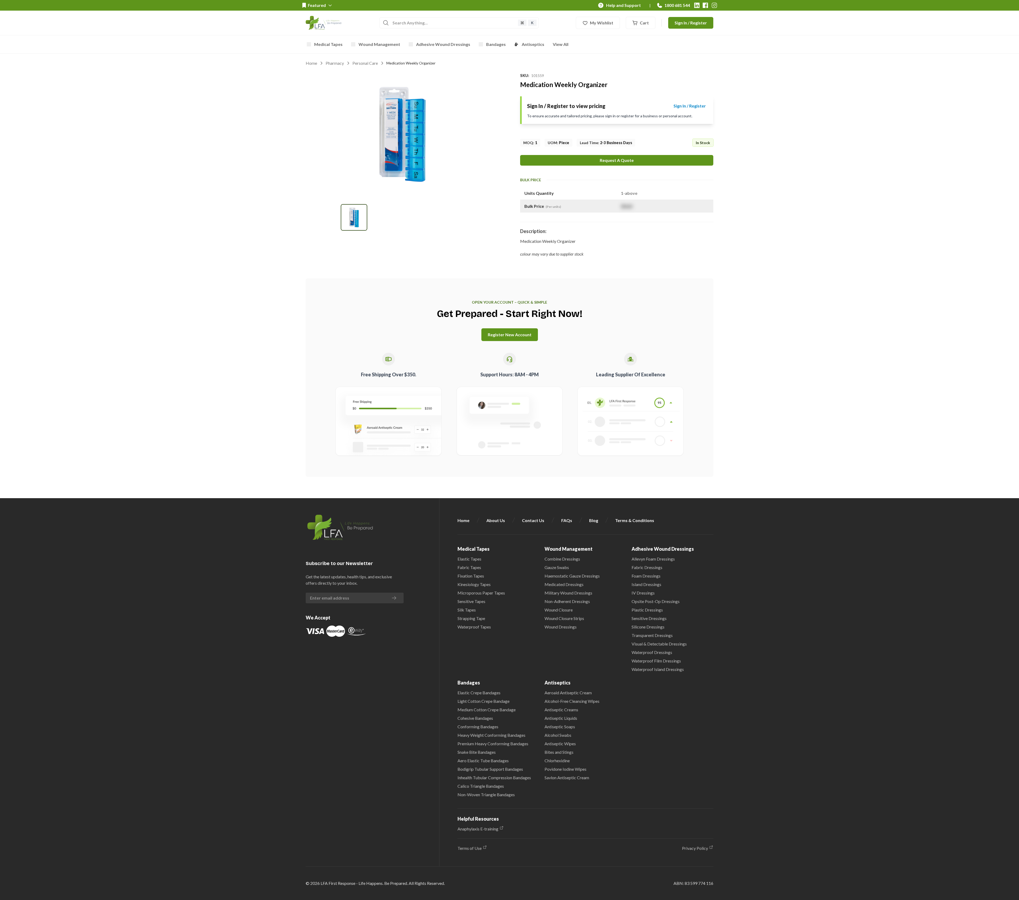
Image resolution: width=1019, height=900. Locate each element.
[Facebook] (705, 5)
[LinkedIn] (697, 5)
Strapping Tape (471, 618)
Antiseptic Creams (561, 709)
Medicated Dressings (564, 584)
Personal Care (365, 63)
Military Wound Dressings (568, 592)
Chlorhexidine (557, 760)
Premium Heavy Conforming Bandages (492, 743)
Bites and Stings (559, 752)
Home (311, 63)
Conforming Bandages (477, 726)
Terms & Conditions (634, 520)
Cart (644, 22)
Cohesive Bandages (475, 718)
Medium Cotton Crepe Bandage (486, 709)
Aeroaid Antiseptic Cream (568, 692)
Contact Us (533, 520)
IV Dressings (643, 592)
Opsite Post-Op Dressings (656, 601)
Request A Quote (617, 160)
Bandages (496, 44)
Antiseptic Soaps (560, 726)
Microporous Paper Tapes (481, 592)
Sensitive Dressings (649, 618)
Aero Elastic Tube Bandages (483, 760)
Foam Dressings (646, 575)
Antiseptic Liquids (561, 718)
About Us (495, 520)
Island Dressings (646, 584)
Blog (593, 520)
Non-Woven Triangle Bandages (486, 794)
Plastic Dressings (647, 609)
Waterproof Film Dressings (656, 660)
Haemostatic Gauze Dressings (572, 575)
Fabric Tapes (469, 567)
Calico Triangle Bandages (480, 786)
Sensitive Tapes (471, 601)
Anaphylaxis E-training (477, 828)
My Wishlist (601, 22)
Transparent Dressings (652, 635)
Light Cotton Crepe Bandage (483, 701)
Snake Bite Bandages (476, 752)
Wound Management (379, 44)
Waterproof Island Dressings (658, 669)
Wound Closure (559, 609)
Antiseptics (533, 44)
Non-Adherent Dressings (567, 601)
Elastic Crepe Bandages (478, 692)
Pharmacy (335, 63)
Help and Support (623, 5)
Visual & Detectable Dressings (659, 643)
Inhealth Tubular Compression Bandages (494, 777)
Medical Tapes (328, 44)
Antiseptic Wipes (560, 743)
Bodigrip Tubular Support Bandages (490, 769)
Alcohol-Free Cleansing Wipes (572, 701)
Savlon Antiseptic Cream (567, 777)
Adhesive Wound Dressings (443, 44)
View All (560, 44)
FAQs (566, 520)
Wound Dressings (561, 626)
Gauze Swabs (557, 567)
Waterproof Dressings (652, 652)
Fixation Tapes (470, 575)
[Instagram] (714, 5)
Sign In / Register (691, 22)
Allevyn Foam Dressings (653, 558)
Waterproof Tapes (474, 626)
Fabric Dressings (647, 567)
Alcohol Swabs (558, 735)
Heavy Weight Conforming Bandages (491, 735)
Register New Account (510, 334)
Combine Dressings (562, 558)
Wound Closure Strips (564, 618)
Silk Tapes (466, 609)
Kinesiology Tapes (474, 584)
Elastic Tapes (469, 558)
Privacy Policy (695, 848)
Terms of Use (469, 848)
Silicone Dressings (648, 626)
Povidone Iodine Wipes (565, 769)
